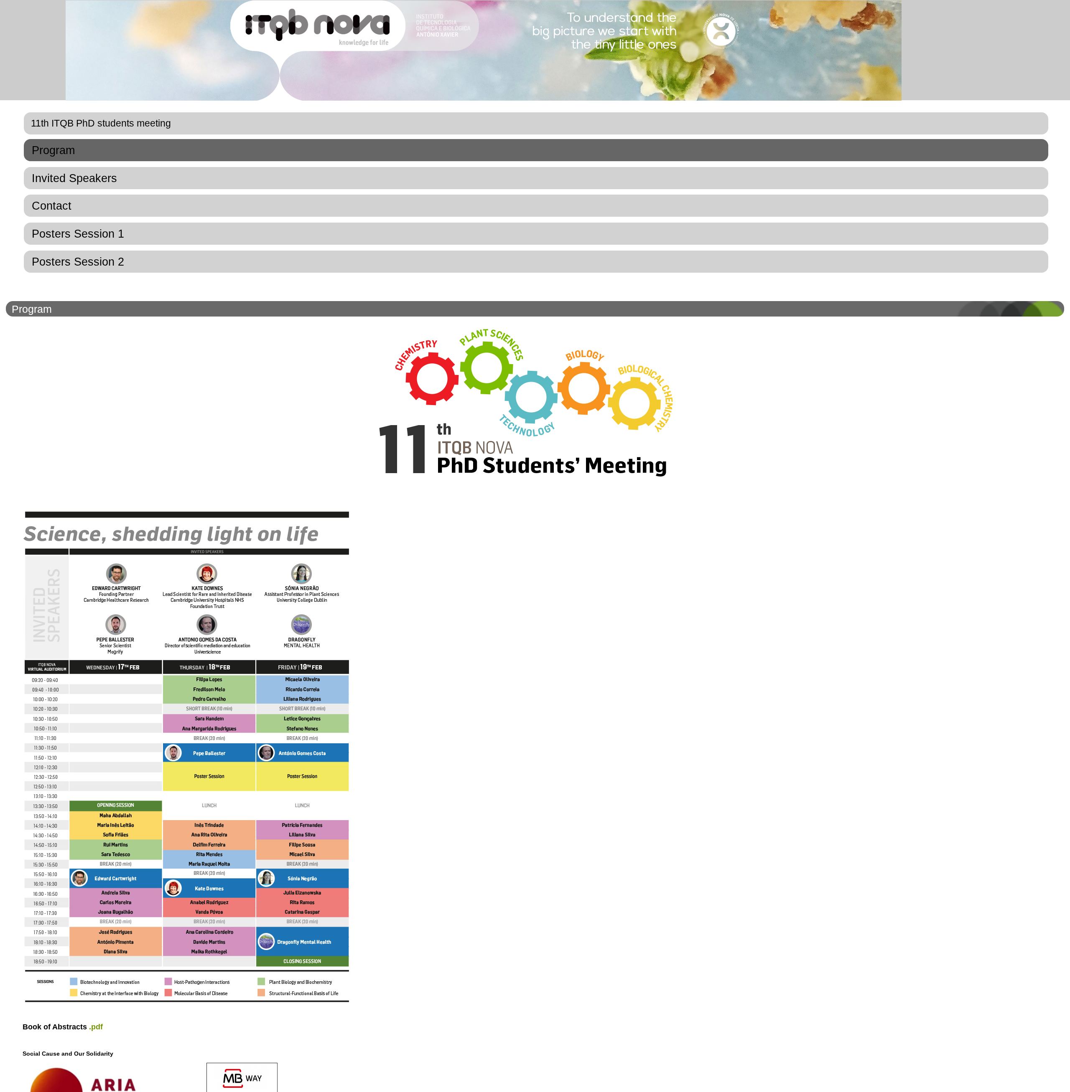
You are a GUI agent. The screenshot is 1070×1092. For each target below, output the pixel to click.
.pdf (96, 1027)
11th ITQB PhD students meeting (101, 123)
